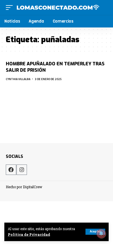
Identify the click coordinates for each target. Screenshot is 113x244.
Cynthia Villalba (18, 79)
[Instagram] (22, 169)
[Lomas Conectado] (58, 7)
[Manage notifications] (101, 233)
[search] (103, 7)
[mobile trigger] (11, 7)
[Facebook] (11, 169)
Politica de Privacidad (29, 234)
